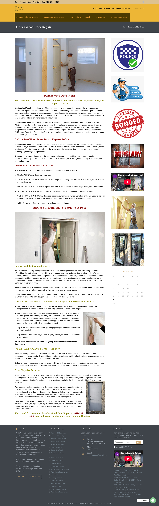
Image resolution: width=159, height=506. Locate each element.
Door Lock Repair (56, 486)
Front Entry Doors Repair (58, 489)
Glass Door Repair (56, 447)
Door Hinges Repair (57, 460)
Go (138, 442)
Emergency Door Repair (58, 438)
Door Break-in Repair (57, 453)
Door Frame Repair (57, 480)
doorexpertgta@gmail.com (97, 455)
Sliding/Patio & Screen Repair (60, 469)
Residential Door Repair (58, 436)
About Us (21, 476)
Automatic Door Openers (58, 483)
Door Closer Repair (57, 458)
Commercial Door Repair (59, 433)
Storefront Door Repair (58, 441)
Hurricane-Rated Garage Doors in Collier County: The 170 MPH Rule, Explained (127, 480)
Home (124, 27)
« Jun (113, 304)
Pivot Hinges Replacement (59, 472)
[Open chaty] (153, 500)
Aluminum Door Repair (58, 444)
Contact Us (35, 476)
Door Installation (56, 463)
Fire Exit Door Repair (57, 475)
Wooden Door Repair (57, 466)
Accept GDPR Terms (124, 447)
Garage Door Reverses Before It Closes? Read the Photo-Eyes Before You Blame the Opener (128, 472)
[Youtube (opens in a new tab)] (143, 2)
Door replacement (56, 478)
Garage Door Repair (57, 450)
